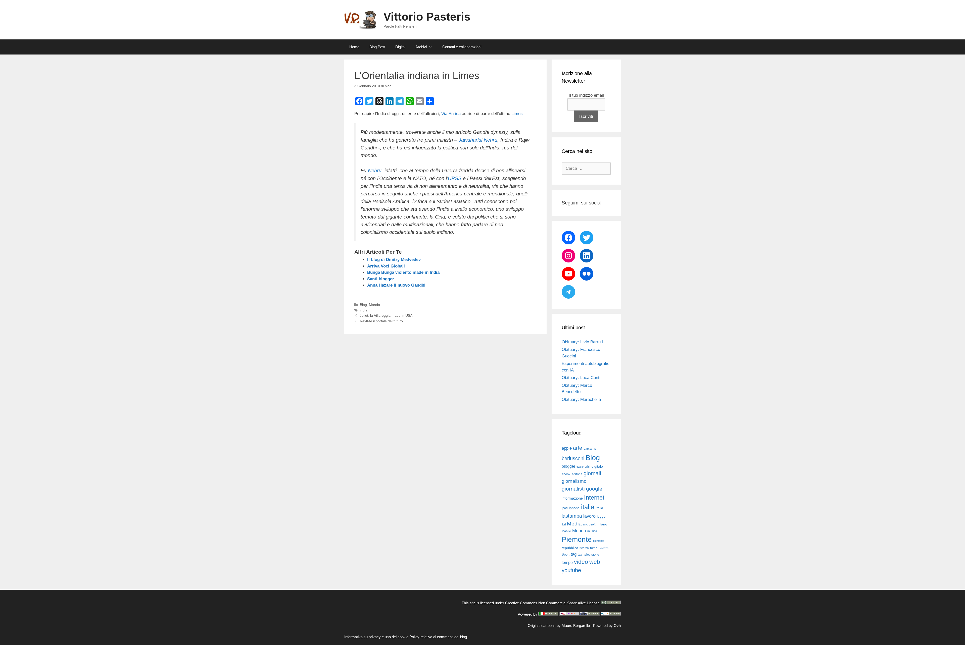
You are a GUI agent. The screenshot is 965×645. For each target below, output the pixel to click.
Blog (363, 305)
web (594, 562)
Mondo (374, 305)
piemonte (598, 540)
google (594, 489)
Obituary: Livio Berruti (582, 342)
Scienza (603, 548)
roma (593, 548)
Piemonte (577, 539)
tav (580, 554)
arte (577, 448)
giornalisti (573, 489)
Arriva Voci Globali (386, 266)
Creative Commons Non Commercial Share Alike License (552, 603)
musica (592, 531)
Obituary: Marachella (581, 399)
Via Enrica (451, 113)
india (363, 310)
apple (567, 448)
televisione (591, 554)
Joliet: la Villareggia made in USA (386, 315)
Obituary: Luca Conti (581, 377)
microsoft (589, 524)
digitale (597, 466)
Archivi (421, 47)
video (581, 562)
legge (601, 516)
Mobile (566, 531)
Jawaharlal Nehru (478, 140)
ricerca (584, 548)
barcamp (590, 448)
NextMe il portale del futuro (381, 321)
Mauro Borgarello (576, 625)
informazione (572, 498)
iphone (574, 508)
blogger (568, 466)
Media (574, 523)
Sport (565, 554)
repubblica (570, 548)
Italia (599, 508)
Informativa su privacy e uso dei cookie (376, 637)
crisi (587, 466)
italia (587, 507)
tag (573, 554)
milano (602, 524)
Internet (594, 497)
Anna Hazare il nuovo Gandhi (396, 285)
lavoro (589, 516)
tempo (567, 562)
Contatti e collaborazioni (461, 47)
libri (564, 524)
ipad (565, 508)
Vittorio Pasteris (426, 16)
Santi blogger (380, 279)
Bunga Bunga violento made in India (403, 272)
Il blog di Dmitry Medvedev (394, 259)
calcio (580, 466)
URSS (454, 178)
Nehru (374, 170)
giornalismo (574, 481)
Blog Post (377, 47)
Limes (517, 113)
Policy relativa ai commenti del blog (438, 637)
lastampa (572, 516)
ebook (566, 474)
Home (354, 47)
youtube (571, 570)
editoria (577, 474)
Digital (400, 47)
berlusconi (573, 458)
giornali (592, 473)
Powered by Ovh (607, 625)
